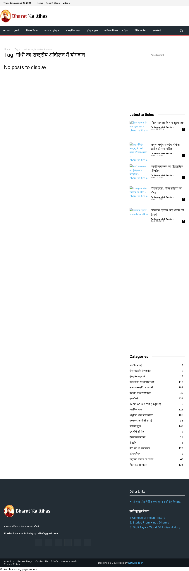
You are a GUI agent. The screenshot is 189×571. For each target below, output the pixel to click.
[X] (174, 3)
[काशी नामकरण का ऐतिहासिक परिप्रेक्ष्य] (139, 173)
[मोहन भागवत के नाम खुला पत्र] (139, 130)
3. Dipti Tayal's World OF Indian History (155, 527)
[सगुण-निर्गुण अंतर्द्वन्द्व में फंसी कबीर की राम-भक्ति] (139, 152)
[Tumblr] (77, 542)
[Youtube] (183, 3)
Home (7, 49)
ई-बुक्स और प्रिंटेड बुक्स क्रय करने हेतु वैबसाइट (157, 501)
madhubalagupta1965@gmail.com (38, 533)
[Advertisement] (157, 291)
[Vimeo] (179, 3)
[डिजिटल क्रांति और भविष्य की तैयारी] (139, 217)
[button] (181, 30)
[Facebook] (166, 3)
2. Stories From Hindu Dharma (149, 522)
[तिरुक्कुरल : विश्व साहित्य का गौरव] (139, 195)
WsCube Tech (135, 562)
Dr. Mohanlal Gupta (161, 127)
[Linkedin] (58, 542)
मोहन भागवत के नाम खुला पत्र (167, 122)
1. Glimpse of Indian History (147, 517)
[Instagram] (170, 3)
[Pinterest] (68, 542)
